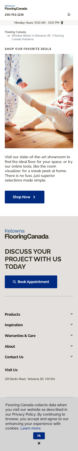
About (10, 346)
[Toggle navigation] (69, 14)
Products (12, 314)
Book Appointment (33, 282)
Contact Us (14, 357)
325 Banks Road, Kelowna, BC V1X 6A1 (30, 379)
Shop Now (21, 197)
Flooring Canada (15, 32)
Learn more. (30, 428)
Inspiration (14, 325)
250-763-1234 (14, 14)
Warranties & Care (20, 336)
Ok (39, 435)
